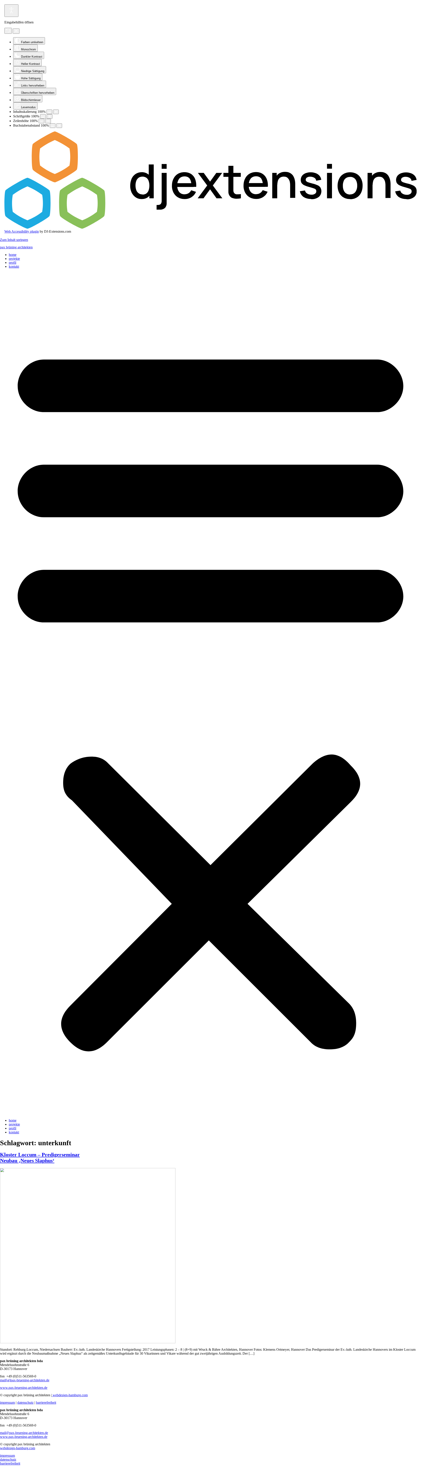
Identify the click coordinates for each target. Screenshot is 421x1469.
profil (12, 262)
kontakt (14, 266)
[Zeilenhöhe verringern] (41, 121)
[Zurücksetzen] (8, 31)
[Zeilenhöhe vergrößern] (48, 121)
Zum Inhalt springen (14, 240)
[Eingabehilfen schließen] (16, 31)
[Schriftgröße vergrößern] (49, 116)
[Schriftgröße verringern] (43, 116)
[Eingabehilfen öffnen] (11, 10)
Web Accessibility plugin (21, 231)
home (12, 255)
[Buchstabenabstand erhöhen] (59, 125)
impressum (7, 1402)
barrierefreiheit (46, 1402)
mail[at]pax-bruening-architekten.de (24, 1380)
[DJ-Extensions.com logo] (210, 227)
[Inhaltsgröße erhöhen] (56, 112)
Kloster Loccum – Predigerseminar (40, 1157)
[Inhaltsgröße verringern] (49, 112)
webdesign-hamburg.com (70, 1395)
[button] (210, 693)
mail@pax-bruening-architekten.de (24, 1433)
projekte (14, 258)
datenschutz (25, 1402)
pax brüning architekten (16, 247)
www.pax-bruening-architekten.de (23, 1387)
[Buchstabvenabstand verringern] (52, 125)
